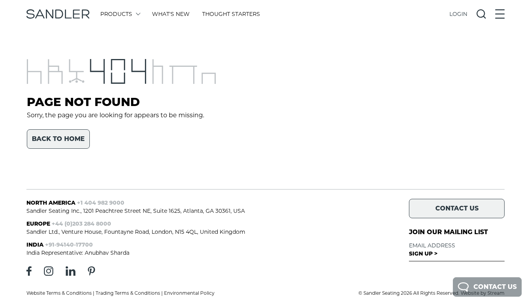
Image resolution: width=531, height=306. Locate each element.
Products (116, 13)
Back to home (58, 139)
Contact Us (495, 286)
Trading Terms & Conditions (128, 293)
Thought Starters (231, 13)
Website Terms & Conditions (59, 293)
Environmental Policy (189, 293)
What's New (171, 13)
